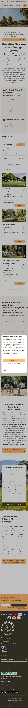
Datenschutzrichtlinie (7, 355)
